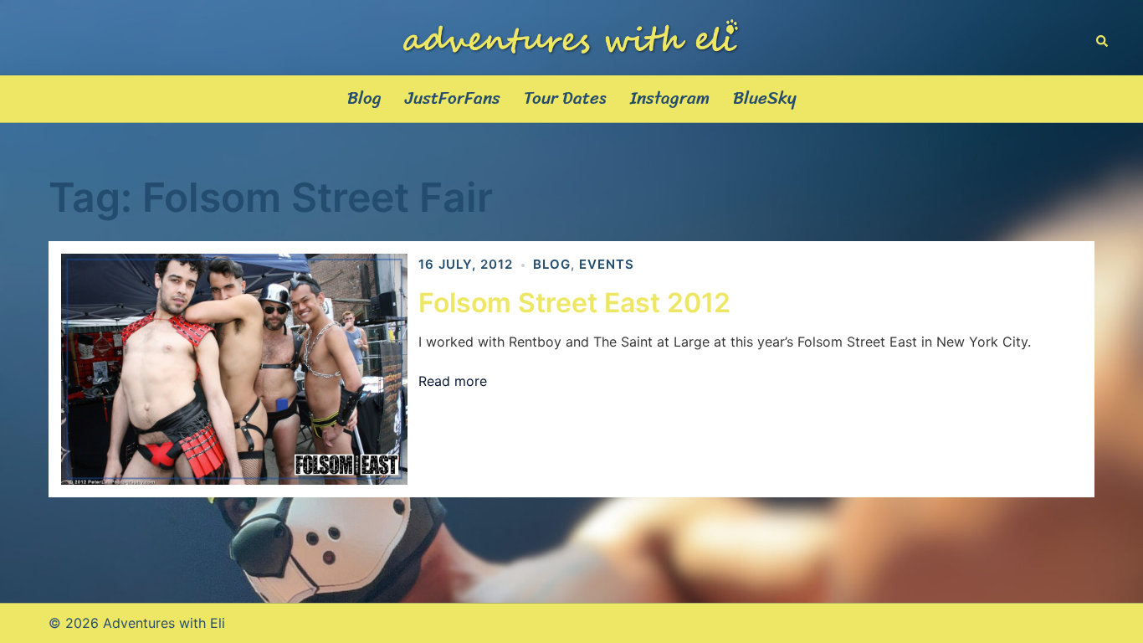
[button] (1103, 37)
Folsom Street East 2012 (574, 302)
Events (606, 264)
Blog (364, 98)
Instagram (670, 98)
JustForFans (452, 98)
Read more (452, 381)
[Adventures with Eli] (572, 36)
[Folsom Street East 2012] (234, 369)
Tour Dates (565, 98)
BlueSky (765, 98)
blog (552, 264)
